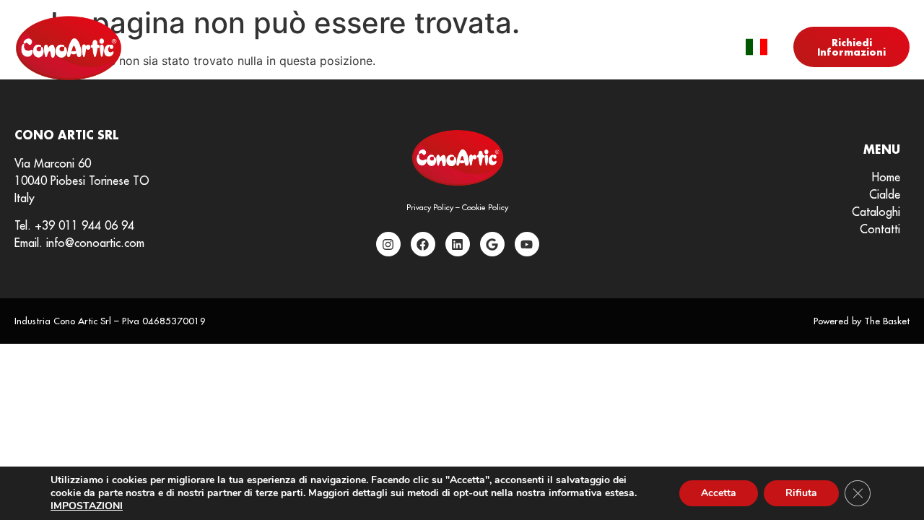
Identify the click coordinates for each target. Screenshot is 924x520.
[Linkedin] (457, 244)
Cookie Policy (485, 207)
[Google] (492, 244)
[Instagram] (388, 244)
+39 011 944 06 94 (84, 225)
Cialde (354, 48)
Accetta (718, 493)
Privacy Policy (429, 207)
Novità (443, 48)
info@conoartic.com (95, 242)
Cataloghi (544, 48)
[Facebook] (423, 244)
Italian (756, 47)
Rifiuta (801, 493)
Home (286, 48)
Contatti (630, 48)
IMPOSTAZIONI (87, 506)
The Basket (887, 320)
